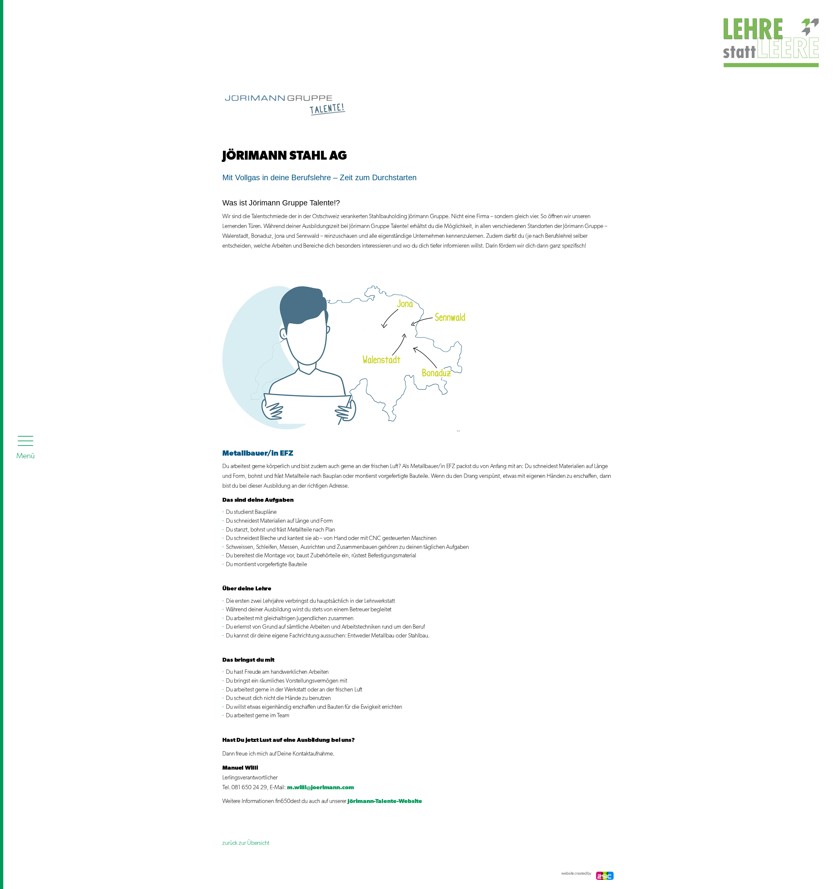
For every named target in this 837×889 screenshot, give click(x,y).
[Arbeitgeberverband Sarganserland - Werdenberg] (686, 37)
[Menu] (25, 446)
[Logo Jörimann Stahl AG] (285, 105)
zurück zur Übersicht (245, 843)
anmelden (228, 873)
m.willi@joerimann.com (320, 788)
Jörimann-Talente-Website (385, 801)
